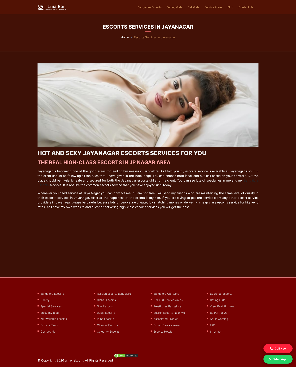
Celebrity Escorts (108, 331)
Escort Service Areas (167, 325)
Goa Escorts (105, 306)
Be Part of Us (218, 312)
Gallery (45, 300)
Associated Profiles (165, 319)
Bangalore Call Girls (166, 293)
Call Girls (193, 7)
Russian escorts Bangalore (114, 293)
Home (125, 37)
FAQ (212, 325)
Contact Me (48, 331)
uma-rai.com (74, 360)
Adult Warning (219, 319)
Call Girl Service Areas (168, 300)
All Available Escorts (53, 319)
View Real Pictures (222, 306)
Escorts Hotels (162, 331)
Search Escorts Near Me (169, 312)
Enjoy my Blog (49, 312)
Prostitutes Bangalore (167, 306)
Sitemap (215, 331)
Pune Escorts (105, 319)
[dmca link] (128, 357)
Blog (230, 7)
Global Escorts (106, 300)
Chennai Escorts (107, 325)
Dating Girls (174, 7)
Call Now (280, 348)
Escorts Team (49, 325)
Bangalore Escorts (150, 7)
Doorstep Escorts (221, 293)
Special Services (51, 306)
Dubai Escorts (106, 312)
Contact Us (245, 7)
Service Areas (213, 7)
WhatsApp (280, 359)
